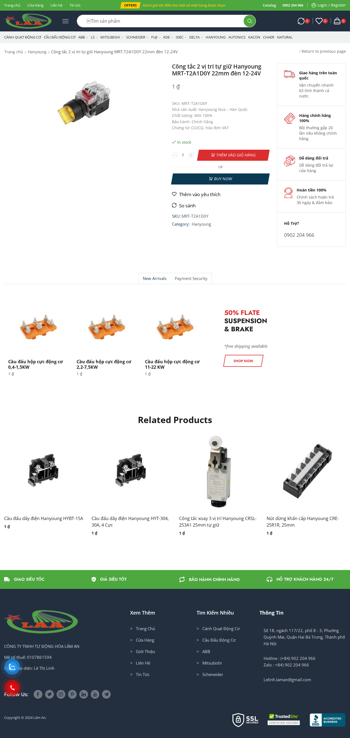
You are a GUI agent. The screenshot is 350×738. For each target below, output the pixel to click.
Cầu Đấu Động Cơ (59, 37)
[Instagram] (61, 694)
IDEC (179, 37)
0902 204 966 (292, 5)
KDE (166, 37)
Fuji (154, 37)
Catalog (269, 5)
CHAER (268, 37)
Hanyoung (216, 37)
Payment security (191, 278)
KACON (254, 37)
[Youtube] (95, 694)
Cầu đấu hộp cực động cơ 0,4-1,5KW (35, 364)
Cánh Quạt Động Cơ (22, 37)
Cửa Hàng (35, 5)
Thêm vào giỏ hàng (236, 155)
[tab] (154, 278)
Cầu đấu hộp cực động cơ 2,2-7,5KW (104, 364)
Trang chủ (12, 5)
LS (93, 37)
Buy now (223, 178)
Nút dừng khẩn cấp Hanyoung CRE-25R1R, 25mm (303, 521)
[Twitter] (49, 694)
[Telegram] (106, 694)
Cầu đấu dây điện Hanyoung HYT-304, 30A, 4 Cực (130, 521)
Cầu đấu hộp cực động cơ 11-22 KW (172, 364)
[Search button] (250, 21)
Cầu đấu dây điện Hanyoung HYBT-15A (43, 518)
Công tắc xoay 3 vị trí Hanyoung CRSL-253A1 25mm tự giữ (217, 521)
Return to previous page (324, 51)
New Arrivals (155, 278)
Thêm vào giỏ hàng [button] (38, 474)
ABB (81, 37)
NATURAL (285, 37)
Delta (194, 37)
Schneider (135, 37)
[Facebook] (38, 694)
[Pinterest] (72, 694)
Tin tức (75, 5)
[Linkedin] (83, 694)
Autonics (237, 37)
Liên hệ (56, 5)
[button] (130, 5)
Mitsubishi (110, 37)
